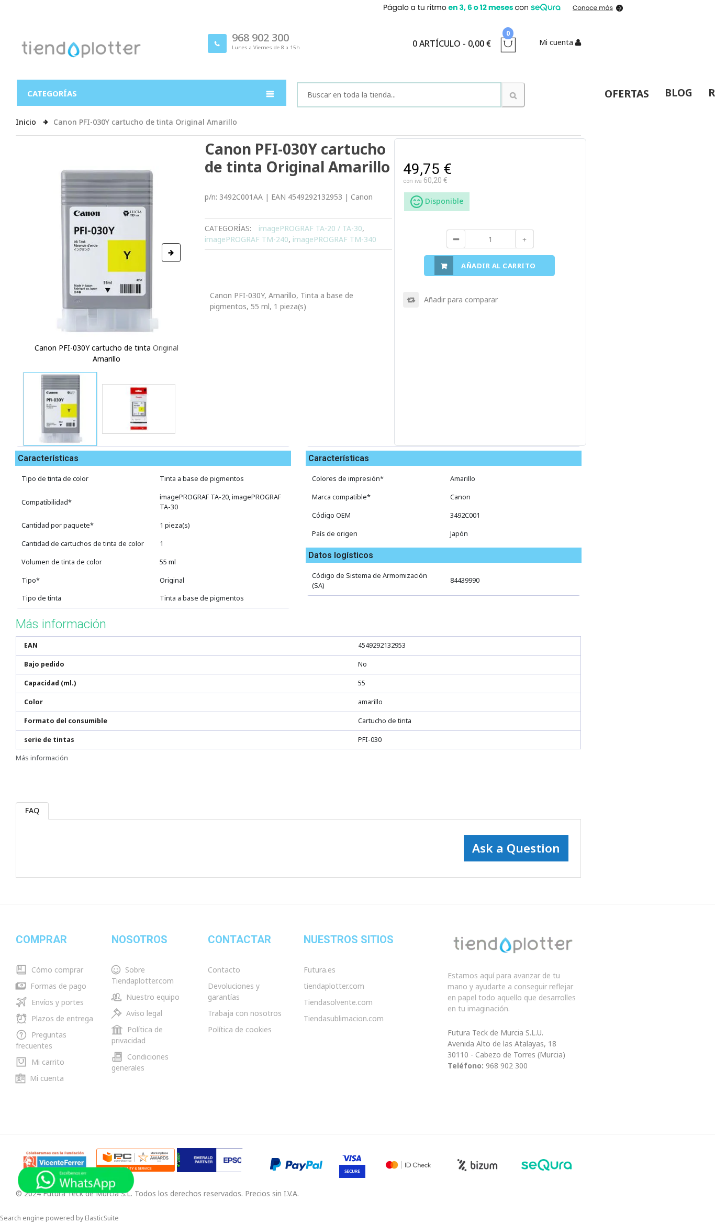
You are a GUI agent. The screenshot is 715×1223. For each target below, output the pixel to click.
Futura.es (320, 970)
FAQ (32, 810)
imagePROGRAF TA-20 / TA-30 (310, 228)
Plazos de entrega (61, 1018)
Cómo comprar (56, 970)
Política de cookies (240, 1029)
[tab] (33, 811)
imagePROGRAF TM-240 (246, 239)
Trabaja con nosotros (245, 1013)
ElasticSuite (102, 1218)
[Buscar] (513, 94)
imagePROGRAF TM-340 (334, 239)
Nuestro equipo (152, 997)
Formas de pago (57, 986)
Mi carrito (46, 1062)
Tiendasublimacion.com (344, 1018)
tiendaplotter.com (334, 986)
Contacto (224, 970)
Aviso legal (143, 1013)
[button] (171, 252)
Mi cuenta (46, 1078)
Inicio (27, 122)
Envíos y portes (56, 1002)
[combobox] (399, 94)
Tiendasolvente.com (338, 1002)
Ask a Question (516, 848)
